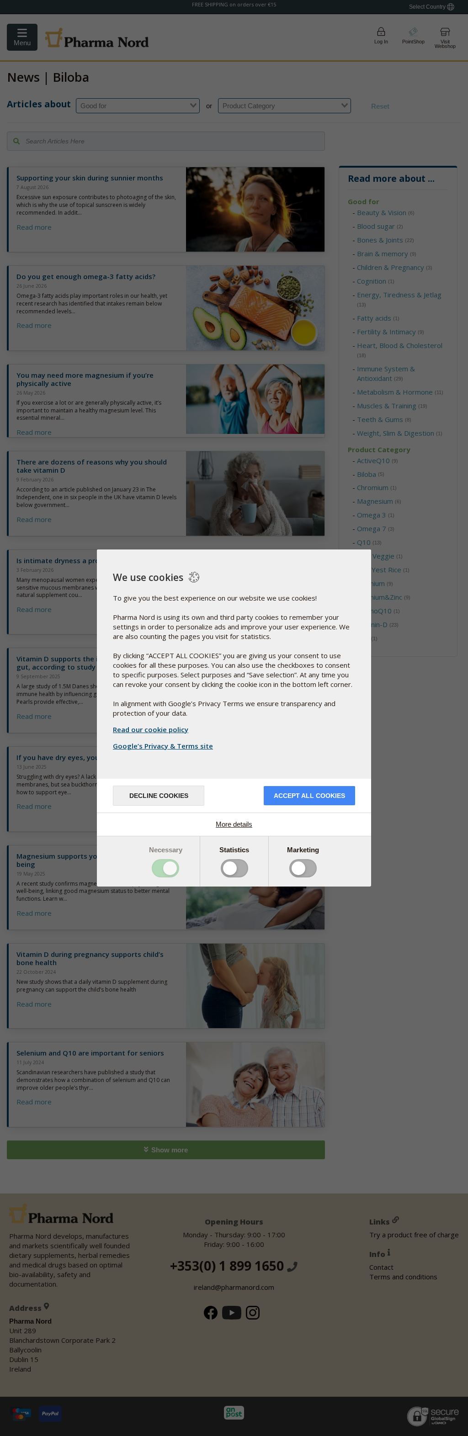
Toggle (165, 868)
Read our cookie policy (150, 729)
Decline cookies (158, 795)
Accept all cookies (309, 795)
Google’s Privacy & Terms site (163, 745)
